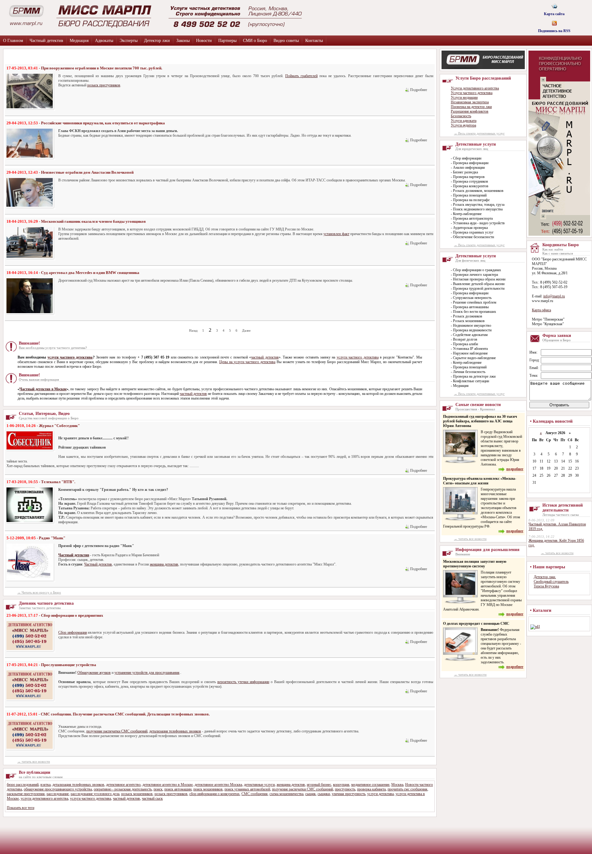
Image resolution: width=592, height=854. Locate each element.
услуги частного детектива (70, 357)
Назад (193, 330)
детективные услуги (259, 784)
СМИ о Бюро (255, 40)
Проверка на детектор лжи (471, 107)
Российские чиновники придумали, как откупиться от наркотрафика (103, 123)
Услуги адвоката (463, 120)
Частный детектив (46, 40)
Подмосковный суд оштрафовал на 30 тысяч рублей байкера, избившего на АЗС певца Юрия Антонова (480, 421)
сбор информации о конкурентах (214, 794)
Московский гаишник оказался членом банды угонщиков (93, 221)
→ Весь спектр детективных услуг (479, 133)
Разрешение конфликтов (469, 111)
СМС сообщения (254, 794)
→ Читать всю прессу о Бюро (39, 592)
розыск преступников (103, 85)
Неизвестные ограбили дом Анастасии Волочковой (87, 172)
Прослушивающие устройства (68, 664)
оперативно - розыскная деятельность (123, 789)
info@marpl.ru (554, 296)
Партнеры (227, 40)
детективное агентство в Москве (167, 784)
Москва (397, 784)
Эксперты (129, 40)
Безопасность (461, 116)
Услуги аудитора (463, 125)
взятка (45, 784)
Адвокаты (104, 40)
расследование (58, 794)
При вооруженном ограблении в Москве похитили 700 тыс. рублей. (101, 68)
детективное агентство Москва (218, 784)
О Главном (13, 40)
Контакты (314, 40)
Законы (183, 40)
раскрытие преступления (26, 794)
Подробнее (418, 90)
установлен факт (336, 234)
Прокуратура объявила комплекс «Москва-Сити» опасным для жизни (479, 480)
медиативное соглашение (370, 784)
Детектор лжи (157, 40)
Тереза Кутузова (546, 586)
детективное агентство (123, 784)
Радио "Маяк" (52, 538)
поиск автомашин (177, 789)
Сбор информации (72, 632)
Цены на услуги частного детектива (247, 362)
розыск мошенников (137, 794)
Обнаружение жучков (94, 672)
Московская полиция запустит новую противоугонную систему (474, 563)
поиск (158, 789)
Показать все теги (20, 808)
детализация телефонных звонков (175, 731)
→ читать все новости (33, 761)
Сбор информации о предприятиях (72, 615)
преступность (345, 789)
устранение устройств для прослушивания (146, 672)
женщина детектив (164, 564)
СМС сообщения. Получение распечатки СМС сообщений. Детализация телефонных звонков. (125, 714)
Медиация (79, 40)
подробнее (514, 469)
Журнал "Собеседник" (59, 425)
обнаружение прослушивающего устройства (58, 789)
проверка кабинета (371, 789)
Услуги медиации (464, 97)
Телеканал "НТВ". (58, 481)
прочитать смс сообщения (407, 789)
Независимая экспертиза (470, 102)
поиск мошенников (208, 789)
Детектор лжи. (545, 577)
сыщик (310, 794)
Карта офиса (541, 310)
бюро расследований (23, 784)
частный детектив (264, 357)
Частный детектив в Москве (43, 389)
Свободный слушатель (551, 581)
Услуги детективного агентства (475, 88)
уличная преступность (348, 794)
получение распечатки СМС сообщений (116, 731)
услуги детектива (380, 794)
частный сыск (152, 798)
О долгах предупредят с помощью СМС (476, 623)
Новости (204, 40)
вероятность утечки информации (243, 682)
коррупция (341, 784)
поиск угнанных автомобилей (247, 789)
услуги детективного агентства (44, 798)
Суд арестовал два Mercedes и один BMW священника (90, 272)
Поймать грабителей (301, 76)
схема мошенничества (286, 794)
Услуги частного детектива (471, 93)
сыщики (324, 794)
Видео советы (286, 40)
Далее (246, 330)
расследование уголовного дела (95, 794)
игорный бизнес (319, 784)
